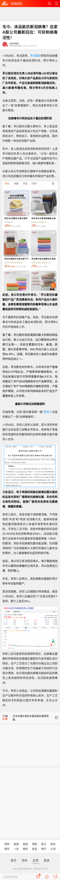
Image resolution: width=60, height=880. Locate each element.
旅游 (34, 849)
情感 (25, 849)
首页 (13, 860)
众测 (53, 849)
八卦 (16, 849)
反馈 (35, 860)
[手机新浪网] (5, 4)
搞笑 (6, 849)
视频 (6, 844)
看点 (43, 844)
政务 (53, 844)
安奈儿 (48, 412)
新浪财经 (16, 3)
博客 (34, 844)
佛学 (43, 849)
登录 (46, 860)
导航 (24, 860)
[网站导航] (56, 3)
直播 (16, 844)
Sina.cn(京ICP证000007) (22, 868)
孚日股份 (35, 55)
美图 (25, 844)
